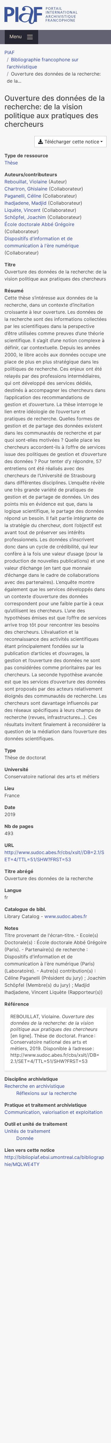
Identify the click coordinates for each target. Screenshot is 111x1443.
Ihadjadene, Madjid (25, 203)
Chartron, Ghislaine (25, 189)
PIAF (9, 52)
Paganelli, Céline (22, 196)
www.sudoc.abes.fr (65, 916)
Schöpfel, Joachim (25, 217)
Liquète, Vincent (22, 210)
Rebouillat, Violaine (25, 182)
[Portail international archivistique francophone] (55, 15)
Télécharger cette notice (71, 142)
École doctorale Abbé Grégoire (39, 224)
